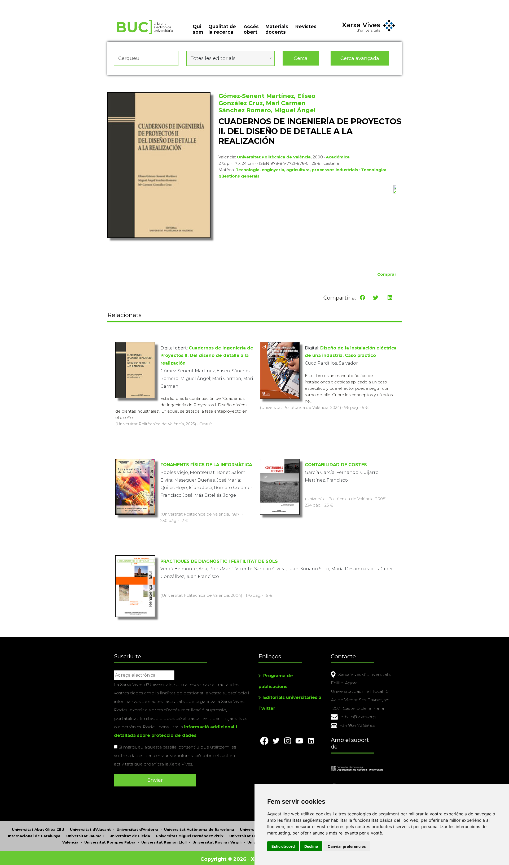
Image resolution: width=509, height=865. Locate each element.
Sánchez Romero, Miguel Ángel (266, 110)
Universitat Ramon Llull (164, 842)
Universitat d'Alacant (90, 829)
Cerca (301, 58)
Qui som (198, 29)
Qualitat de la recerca (222, 29)
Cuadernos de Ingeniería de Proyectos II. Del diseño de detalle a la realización (206, 355)
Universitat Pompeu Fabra (109, 842)
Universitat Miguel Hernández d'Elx (189, 836)
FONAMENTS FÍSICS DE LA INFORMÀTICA (206, 464)
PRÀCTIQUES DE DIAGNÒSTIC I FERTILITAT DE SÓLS (219, 561)
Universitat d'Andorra (137, 829)
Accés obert (251, 29)
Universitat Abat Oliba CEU (38, 829)
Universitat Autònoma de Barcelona (199, 829)
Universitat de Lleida (129, 836)
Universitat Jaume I (85, 836)
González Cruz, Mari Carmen (262, 103)
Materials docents (276, 29)
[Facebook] (362, 298)
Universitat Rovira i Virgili (217, 842)
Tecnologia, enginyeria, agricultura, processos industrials (297, 169)
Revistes (306, 26)
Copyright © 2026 (223, 859)
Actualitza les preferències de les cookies (50, 3)
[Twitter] (375, 298)
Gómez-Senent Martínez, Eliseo (266, 96)
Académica (338, 156)
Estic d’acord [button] (283, 846)
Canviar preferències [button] (347, 846)
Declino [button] (311, 846)
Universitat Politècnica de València (274, 156)
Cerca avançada (359, 58)
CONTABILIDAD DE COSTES (336, 464)
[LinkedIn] (390, 298)
